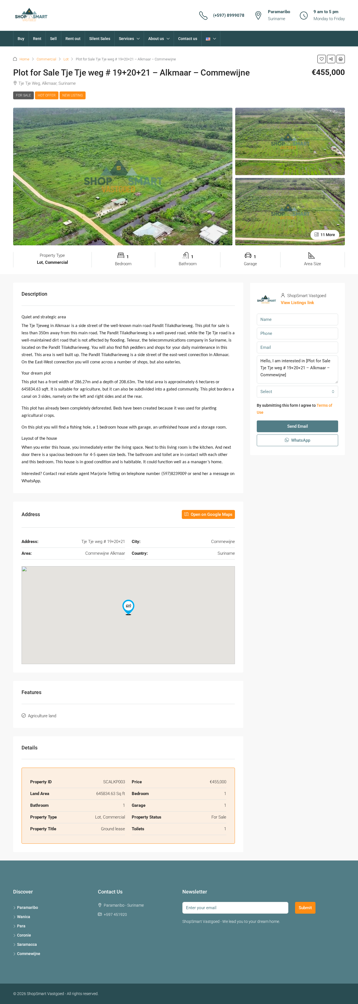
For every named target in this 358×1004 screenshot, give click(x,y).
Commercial (46, 59)
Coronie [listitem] (24, 935)
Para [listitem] (21, 926)
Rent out (73, 38)
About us (156, 38)
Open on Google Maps (211, 514)
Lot (66, 59)
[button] (321, 59)
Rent (37, 38)
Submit (305, 907)
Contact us (187, 38)
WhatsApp (300, 440)
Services (126, 38)
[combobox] (297, 392)
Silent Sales (99, 38)
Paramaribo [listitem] (27, 907)
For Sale (23, 95)
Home (24, 59)
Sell (53, 38)
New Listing (72, 95)
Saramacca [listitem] (27, 944)
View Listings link (297, 302)
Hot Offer (47, 95)
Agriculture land (42, 715)
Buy (21, 38)
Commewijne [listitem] (28, 953)
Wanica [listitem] (23, 916)
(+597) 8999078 (228, 15)
